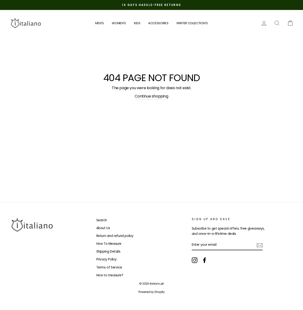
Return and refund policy (115, 236)
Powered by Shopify (151, 292)
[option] (151, 5)
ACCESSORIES (158, 23)
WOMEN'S (119, 23)
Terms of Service (109, 267)
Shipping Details (108, 251)
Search (101, 220)
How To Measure (108, 243)
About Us (103, 228)
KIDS (137, 23)
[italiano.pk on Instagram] (194, 260)
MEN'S (99, 23)
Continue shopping (151, 96)
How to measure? (109, 275)
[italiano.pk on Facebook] (204, 260)
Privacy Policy (106, 259)
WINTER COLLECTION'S (192, 23)
